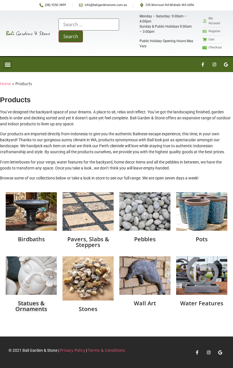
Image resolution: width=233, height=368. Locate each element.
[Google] (226, 64)
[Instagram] (214, 64)
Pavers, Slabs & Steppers (88, 242)
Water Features (201, 303)
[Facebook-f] (202, 64)
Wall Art (145, 303)
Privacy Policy (72, 350)
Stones (88, 309)
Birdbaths (31, 239)
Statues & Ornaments (31, 306)
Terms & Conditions (106, 350)
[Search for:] (89, 24)
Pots (202, 239)
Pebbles (145, 239)
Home (5, 83)
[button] (7, 64)
